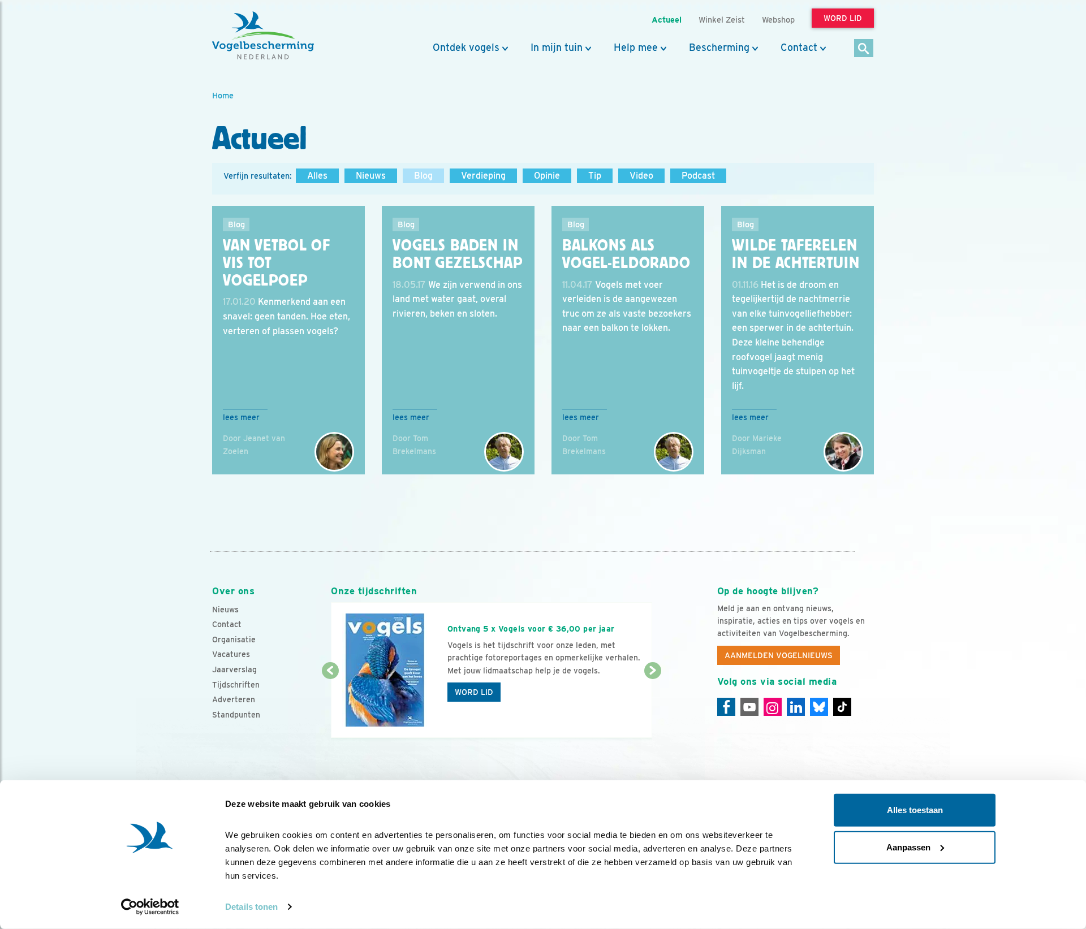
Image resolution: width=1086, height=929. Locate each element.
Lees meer (241, 417)
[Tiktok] (842, 707)
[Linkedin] (796, 707)
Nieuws (371, 175)
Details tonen (251, 906)
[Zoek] (864, 49)
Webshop (778, 19)
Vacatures (231, 654)
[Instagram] (773, 707)
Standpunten (236, 714)
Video (641, 175)
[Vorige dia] (330, 705)
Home (223, 95)
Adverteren (233, 699)
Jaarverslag (234, 669)
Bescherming (719, 47)
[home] (263, 35)
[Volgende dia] (652, 705)
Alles (317, 175)
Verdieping (483, 175)
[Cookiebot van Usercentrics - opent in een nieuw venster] (150, 906)
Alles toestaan (915, 810)
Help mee (636, 47)
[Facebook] (726, 707)
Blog (423, 175)
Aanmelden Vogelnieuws (779, 655)
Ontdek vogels (466, 47)
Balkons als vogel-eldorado (626, 254)
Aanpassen (908, 847)
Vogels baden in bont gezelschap (458, 254)
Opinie (547, 175)
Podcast (698, 175)
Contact (799, 47)
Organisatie (234, 639)
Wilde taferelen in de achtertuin (795, 254)
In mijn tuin (557, 47)
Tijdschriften (236, 684)
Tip (594, 175)
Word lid (474, 692)
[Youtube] (749, 707)
